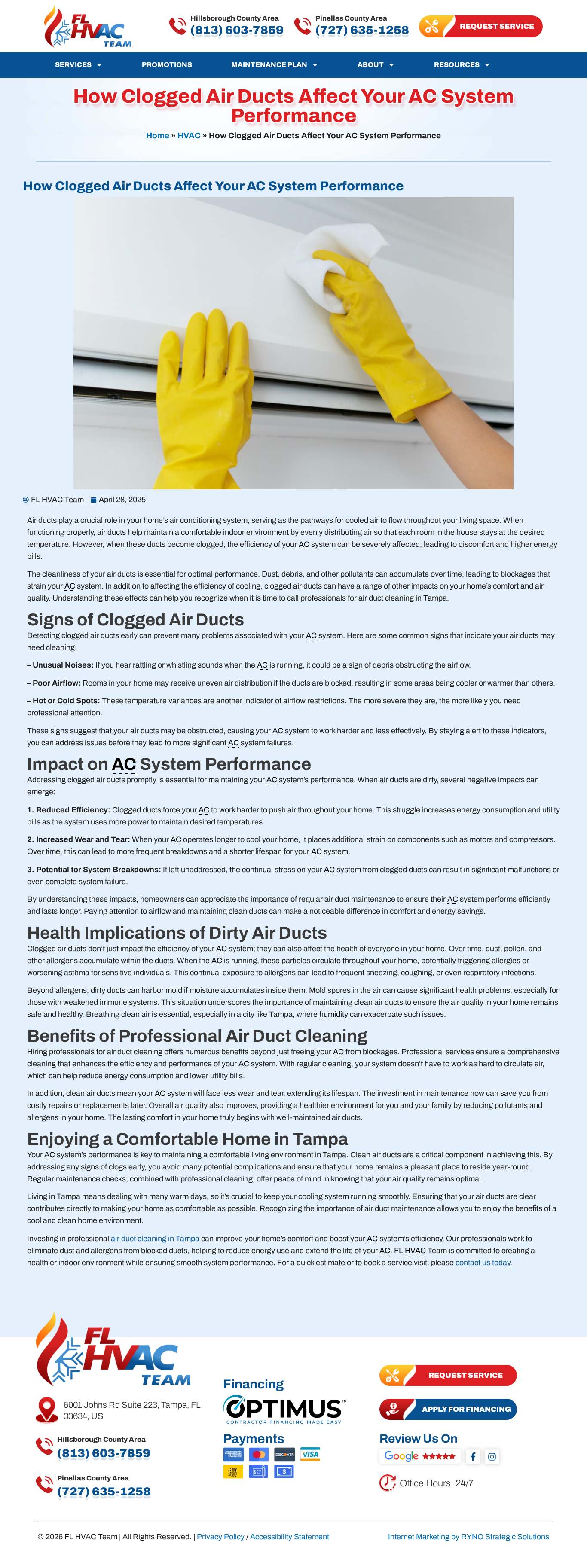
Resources (457, 64)
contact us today (483, 1262)
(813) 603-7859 (237, 30)
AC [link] (304, 544)
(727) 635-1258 (362, 30)
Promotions (167, 64)
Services (73, 64)
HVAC (189, 135)
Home (157, 135)
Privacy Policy (221, 1536)
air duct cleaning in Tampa (155, 1238)
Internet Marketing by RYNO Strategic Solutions (468, 1536)
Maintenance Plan (269, 64)
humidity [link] (333, 1014)
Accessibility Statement (289, 1536)
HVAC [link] (415, 1250)
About (371, 64)
